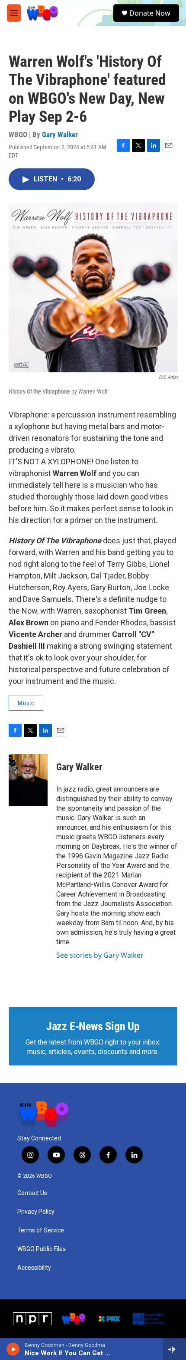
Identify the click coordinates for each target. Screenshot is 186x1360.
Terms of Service (40, 1230)
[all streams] (174, 1349)
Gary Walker (60, 134)
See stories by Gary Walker (100, 955)
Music (26, 703)
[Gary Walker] (28, 780)
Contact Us (32, 1193)
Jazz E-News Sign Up (93, 1026)
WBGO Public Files (41, 1249)
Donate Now (149, 13)
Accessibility (34, 1268)
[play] (13, 1349)
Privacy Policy (36, 1212)
